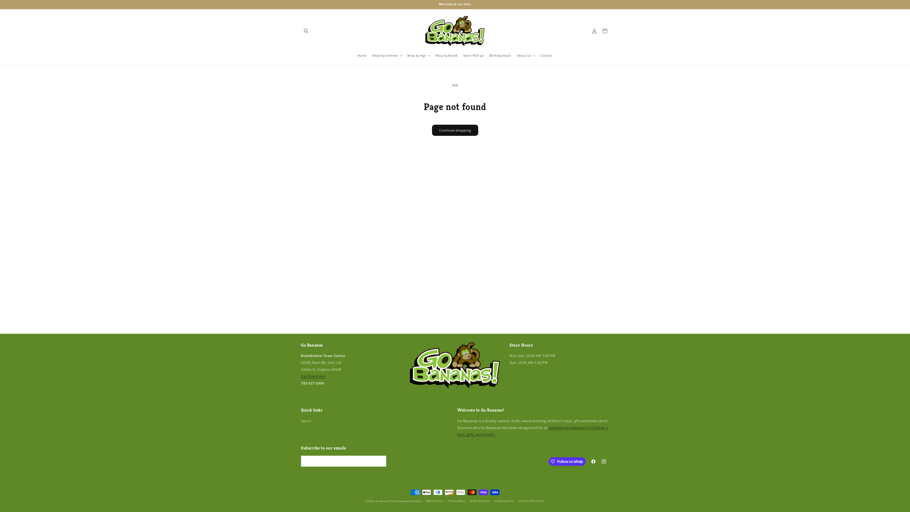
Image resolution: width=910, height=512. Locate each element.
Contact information (531, 501)
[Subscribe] (381, 461)
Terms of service (480, 501)
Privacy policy (456, 501)
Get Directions (313, 376)
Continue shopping (455, 130)
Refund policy (434, 501)
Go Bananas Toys (386, 501)
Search (306, 421)
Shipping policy (504, 501)
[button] (306, 31)
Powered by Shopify (409, 501)
